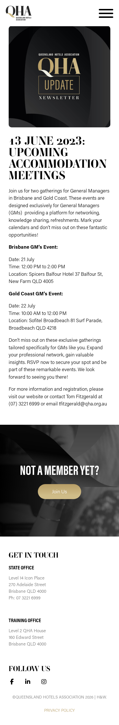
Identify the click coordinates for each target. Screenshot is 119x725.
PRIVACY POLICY (59, 710)
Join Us (59, 491)
